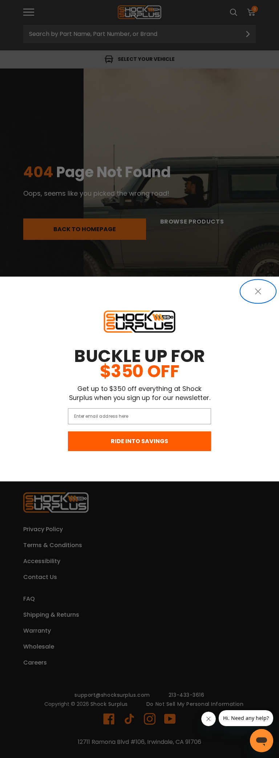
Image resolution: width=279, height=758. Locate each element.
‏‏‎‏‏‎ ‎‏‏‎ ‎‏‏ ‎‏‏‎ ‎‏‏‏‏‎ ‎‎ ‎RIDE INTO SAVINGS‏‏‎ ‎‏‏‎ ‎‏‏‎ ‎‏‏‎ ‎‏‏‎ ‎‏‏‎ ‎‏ (139, 441)
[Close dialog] (258, 291)
